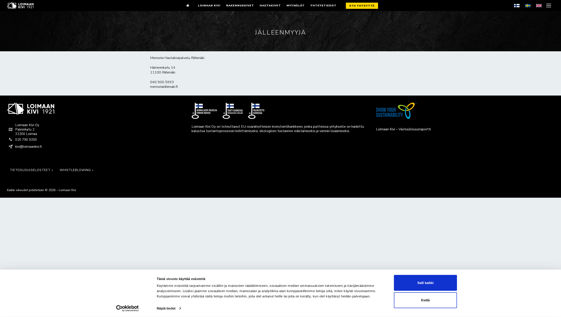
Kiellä (425, 300)
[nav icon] (549, 5)
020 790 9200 (26, 139)
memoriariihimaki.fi (164, 86)
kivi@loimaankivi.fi (28, 146)
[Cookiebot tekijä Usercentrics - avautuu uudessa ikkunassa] (127, 308)
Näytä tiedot (166, 308)
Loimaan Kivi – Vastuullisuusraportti (403, 129)
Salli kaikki (425, 283)
